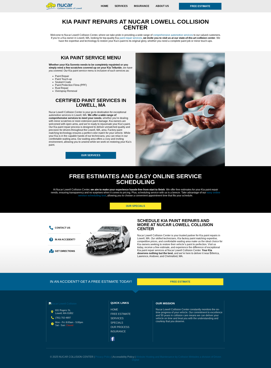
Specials (117, 322)
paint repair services (131, 38)
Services (121, 6)
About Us (162, 6)
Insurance (141, 6)
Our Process (120, 327)
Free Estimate (121, 314)
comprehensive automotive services (173, 35)
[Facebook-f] (113, 339)
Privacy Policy (103, 356)
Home (104, 6)
